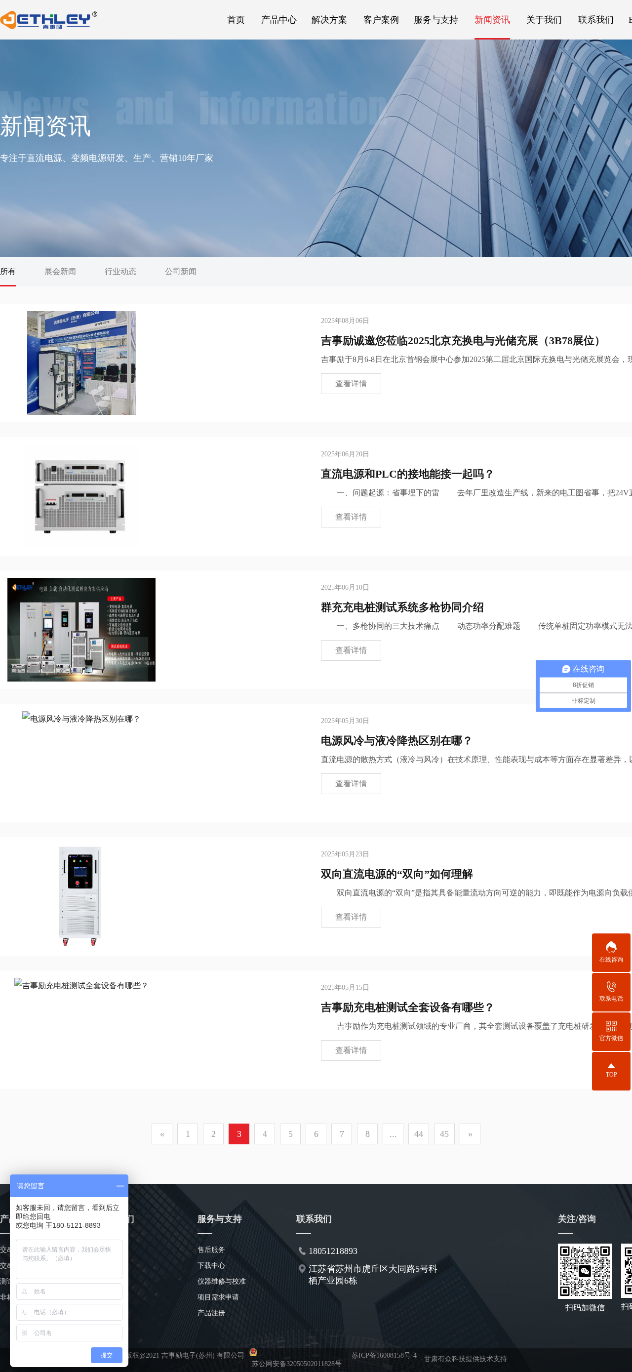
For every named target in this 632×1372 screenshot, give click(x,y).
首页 (236, 20)
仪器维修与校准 (222, 1281)
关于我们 (544, 20)
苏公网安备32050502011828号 (297, 1364)
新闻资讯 (492, 20)
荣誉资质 (112, 1281)
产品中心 (279, 20)
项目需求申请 (218, 1297)
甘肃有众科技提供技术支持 (465, 1359)
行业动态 (120, 271)
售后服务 (211, 1249)
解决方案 (329, 20)
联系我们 (596, 20)
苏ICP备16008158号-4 (384, 1355)
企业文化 (112, 1265)
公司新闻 (181, 271)
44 (418, 1134)
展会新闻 (60, 271)
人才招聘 (112, 1297)
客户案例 (381, 20)
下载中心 (211, 1265)
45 (444, 1134)
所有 (8, 271)
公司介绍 (112, 1249)
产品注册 (211, 1313)
